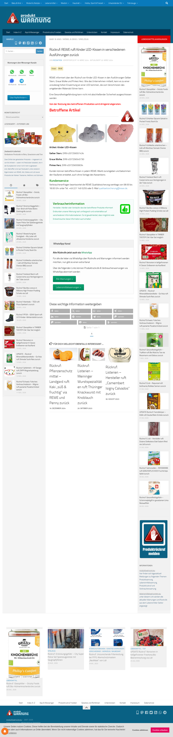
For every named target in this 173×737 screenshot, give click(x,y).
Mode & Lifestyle (33, 3)
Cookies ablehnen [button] (140, 730)
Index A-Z (17, 32)
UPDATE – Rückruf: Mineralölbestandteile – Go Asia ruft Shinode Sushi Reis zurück (29, 357)
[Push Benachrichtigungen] (4, 731)
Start (6, 3)
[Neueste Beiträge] (10, 185)
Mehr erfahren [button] (10, 733)
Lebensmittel (50, 3)
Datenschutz (128, 32)
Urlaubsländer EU (115, 3)
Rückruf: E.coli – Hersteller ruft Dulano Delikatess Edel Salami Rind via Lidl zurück (153, 441)
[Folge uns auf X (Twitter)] (28, 43)
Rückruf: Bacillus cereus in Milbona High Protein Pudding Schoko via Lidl (28, 290)
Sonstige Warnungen (115, 649)
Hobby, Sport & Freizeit (94, 3)
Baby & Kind (16, 3)
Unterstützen (92, 32)
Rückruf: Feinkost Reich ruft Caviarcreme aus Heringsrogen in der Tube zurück (29, 277)
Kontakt (104, 32)
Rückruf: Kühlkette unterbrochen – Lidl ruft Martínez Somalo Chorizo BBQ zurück (29, 263)
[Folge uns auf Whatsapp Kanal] (36, 43)
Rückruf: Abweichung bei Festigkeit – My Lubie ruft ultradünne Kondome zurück (27, 236)
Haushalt (76, 3)
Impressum (115, 32)
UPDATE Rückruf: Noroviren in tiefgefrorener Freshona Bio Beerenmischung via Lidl (144, 654)
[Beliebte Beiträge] (24, 185)
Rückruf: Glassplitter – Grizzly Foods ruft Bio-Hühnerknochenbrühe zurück (28, 195)
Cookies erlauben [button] (160, 730)
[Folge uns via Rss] (32, 43)
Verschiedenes (95, 651)
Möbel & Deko (70, 39)
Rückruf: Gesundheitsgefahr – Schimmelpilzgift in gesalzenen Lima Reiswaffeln (153, 500)
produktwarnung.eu (147, 570)
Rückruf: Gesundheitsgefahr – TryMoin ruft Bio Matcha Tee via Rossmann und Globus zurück (152, 353)
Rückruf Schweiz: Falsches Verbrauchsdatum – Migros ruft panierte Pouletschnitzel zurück (153, 323)
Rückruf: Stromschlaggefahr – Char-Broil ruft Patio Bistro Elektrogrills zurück (28, 209)
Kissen (54, 68)
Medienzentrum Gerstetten (31, 723)
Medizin (64, 3)
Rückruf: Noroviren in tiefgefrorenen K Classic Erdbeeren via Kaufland (25, 343)
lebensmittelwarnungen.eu (150, 594)
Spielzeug (84, 39)
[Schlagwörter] (37, 185)
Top (144, 649)
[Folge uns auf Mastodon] (20, 43)
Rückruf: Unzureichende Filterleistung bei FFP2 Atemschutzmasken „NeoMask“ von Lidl (106, 657)
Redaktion (57, 60)
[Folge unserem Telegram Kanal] (40, 43)
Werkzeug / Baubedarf (111, 651)
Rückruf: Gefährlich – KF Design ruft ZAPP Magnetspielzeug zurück (28, 370)
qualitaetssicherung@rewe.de (113, 188)
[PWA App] (15, 43)
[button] (60, 311)
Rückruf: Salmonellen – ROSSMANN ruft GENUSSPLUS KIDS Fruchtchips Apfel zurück (153, 471)
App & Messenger (32, 32)
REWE (60, 68)
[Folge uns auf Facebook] (24, 43)
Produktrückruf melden (52, 32)
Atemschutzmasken (97, 649)
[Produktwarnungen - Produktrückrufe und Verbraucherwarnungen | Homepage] (28, 17)
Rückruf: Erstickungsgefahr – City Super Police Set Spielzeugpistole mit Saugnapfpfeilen (29, 222)
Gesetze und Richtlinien (74, 32)
